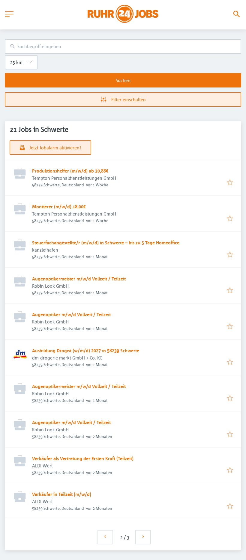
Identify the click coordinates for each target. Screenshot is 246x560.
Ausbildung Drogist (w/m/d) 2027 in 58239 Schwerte (85, 350)
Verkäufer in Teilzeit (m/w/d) (61, 494)
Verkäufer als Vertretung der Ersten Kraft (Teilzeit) (83, 458)
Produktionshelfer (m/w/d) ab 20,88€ (70, 171)
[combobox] (123, 46)
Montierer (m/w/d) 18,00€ (59, 206)
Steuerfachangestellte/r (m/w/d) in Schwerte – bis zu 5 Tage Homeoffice (105, 243)
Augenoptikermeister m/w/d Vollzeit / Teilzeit (79, 279)
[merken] (230, 183)
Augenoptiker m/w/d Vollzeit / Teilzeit (71, 314)
